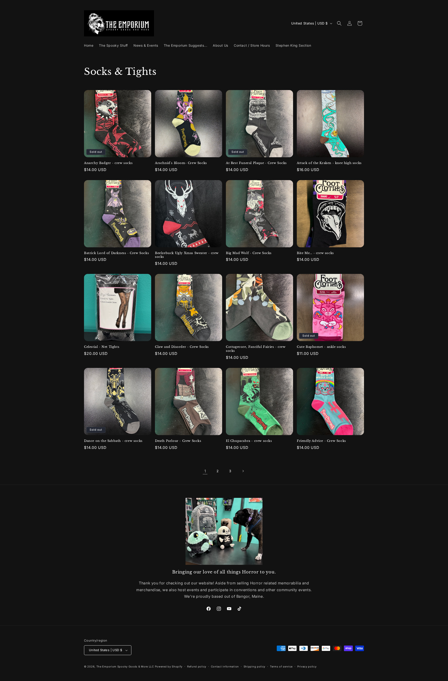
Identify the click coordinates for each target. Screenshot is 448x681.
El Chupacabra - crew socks (249, 441)
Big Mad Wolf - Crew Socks (249, 253)
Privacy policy (307, 666)
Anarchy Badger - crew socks (108, 163)
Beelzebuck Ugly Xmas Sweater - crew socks (187, 255)
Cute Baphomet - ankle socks (321, 347)
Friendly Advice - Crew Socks (321, 441)
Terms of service (281, 666)
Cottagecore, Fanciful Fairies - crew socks (256, 349)
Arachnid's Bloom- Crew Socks (181, 163)
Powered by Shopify (169, 666)
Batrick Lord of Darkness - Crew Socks (116, 253)
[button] (339, 23)
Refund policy (196, 666)
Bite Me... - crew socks (315, 253)
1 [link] (205, 471)
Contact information (225, 666)
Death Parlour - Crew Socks (178, 441)
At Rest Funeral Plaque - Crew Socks (256, 163)
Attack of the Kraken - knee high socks (329, 163)
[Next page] (243, 471)
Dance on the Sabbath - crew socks (113, 441)
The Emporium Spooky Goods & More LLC (125, 666)
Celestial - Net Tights (101, 347)
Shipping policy (255, 666)
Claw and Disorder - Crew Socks (182, 347)
